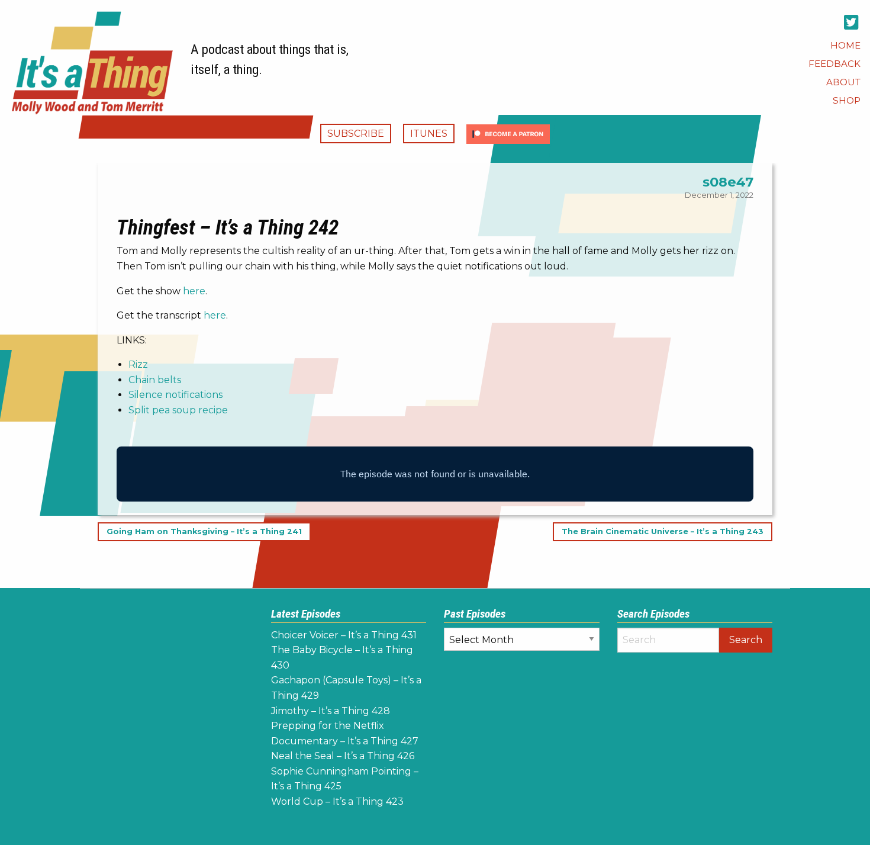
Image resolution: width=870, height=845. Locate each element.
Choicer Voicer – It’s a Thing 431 (344, 635)
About (843, 82)
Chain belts (154, 379)
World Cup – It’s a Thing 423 (337, 801)
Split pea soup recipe (178, 410)
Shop (847, 100)
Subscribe (355, 133)
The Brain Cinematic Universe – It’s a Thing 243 (662, 532)
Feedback (834, 63)
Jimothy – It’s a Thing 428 (330, 711)
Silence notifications (175, 394)
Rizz (138, 364)
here (194, 291)
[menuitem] (845, 45)
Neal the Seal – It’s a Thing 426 (342, 756)
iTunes (428, 133)
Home (845, 45)
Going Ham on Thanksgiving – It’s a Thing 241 (204, 532)
